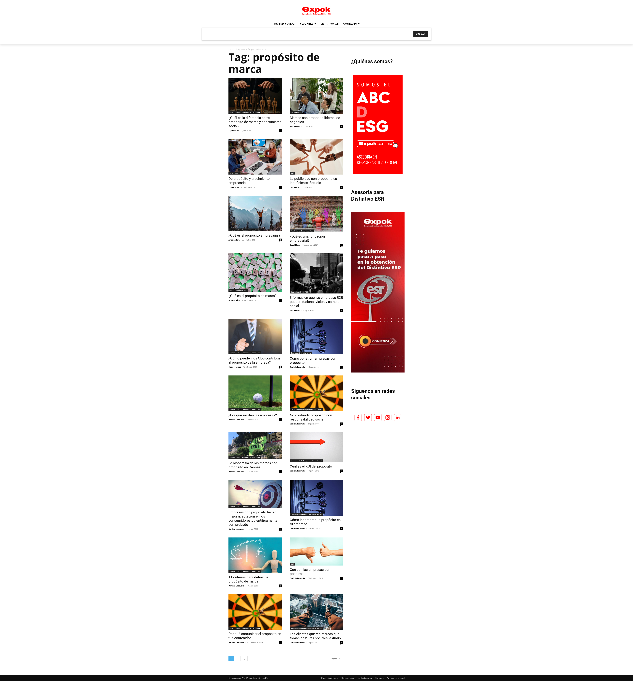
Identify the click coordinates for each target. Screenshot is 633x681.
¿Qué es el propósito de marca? (252, 296)
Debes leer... (296, 112)
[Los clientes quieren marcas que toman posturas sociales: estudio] (316, 612)
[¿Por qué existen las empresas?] (255, 393)
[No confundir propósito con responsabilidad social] (316, 393)
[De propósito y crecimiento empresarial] (255, 157)
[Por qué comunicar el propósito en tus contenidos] (255, 612)
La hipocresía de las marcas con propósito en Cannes (253, 465)
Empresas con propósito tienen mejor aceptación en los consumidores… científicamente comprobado (252, 518)
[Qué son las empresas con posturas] (316, 551)
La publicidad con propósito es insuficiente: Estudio (313, 181)
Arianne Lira (234, 240)
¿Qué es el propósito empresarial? (254, 235)
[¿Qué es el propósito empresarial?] (255, 213)
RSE (292, 173)
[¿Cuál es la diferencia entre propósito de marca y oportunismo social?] (255, 96)
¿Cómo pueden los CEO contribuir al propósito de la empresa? (254, 360)
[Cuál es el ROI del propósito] (316, 447)
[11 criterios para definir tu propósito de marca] (255, 555)
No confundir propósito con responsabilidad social (311, 417)
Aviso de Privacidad (396, 678)
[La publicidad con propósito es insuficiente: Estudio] (316, 157)
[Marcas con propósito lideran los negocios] (316, 96)
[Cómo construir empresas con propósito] (316, 336)
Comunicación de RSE (238, 290)
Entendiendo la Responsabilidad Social (244, 112)
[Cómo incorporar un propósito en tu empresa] (316, 498)
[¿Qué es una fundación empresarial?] (316, 214)
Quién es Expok (348, 678)
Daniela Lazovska (297, 367)
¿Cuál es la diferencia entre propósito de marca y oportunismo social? (255, 122)
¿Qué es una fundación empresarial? (307, 238)
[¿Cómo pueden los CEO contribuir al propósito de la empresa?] (255, 336)
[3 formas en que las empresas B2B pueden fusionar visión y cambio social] (316, 273)
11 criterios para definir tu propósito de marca (248, 579)
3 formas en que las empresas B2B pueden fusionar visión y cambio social (316, 302)
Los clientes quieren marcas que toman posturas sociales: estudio (315, 636)
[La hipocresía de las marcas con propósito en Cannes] (255, 445)
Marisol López (234, 367)
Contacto (379, 678)
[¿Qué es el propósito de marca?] (255, 272)
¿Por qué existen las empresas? (252, 415)
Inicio (230, 49)
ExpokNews (233, 130)
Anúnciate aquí (365, 678)
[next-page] (245, 658)
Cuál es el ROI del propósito (311, 466)
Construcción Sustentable (301, 353)
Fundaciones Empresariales (302, 231)
